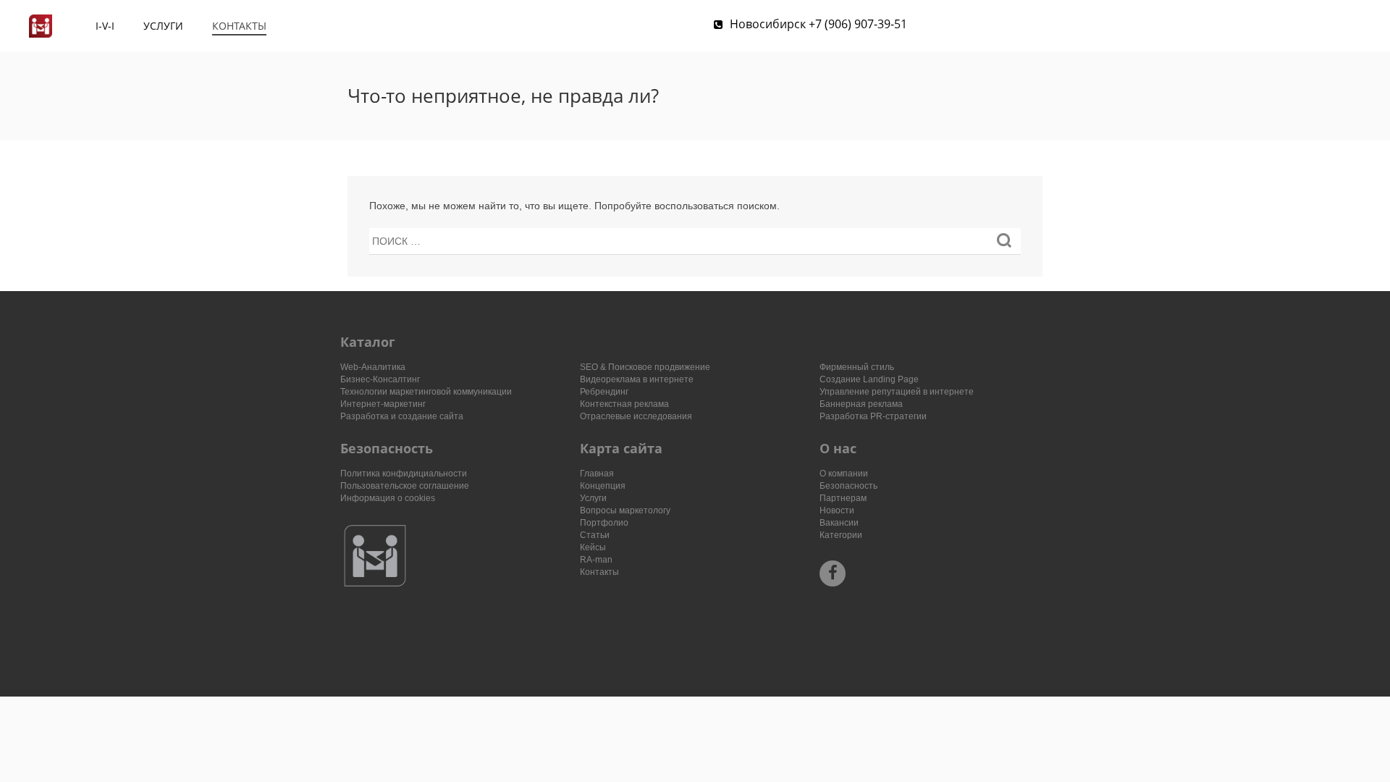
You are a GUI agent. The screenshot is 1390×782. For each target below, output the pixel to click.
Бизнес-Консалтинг (380, 379)
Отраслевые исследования (636, 416)
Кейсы (593, 547)
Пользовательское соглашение (404, 486)
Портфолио (604, 523)
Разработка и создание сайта (401, 416)
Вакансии (839, 523)
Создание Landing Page (869, 379)
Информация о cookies (387, 498)
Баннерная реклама (861, 404)
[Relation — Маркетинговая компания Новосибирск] (40, 26)
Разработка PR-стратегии (873, 416)
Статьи (595, 535)
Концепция (603, 486)
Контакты (239, 26)
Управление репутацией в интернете (897, 392)
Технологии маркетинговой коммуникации (426, 392)
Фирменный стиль (857, 367)
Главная (597, 473)
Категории (841, 535)
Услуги (163, 26)
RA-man (596, 560)
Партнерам (843, 498)
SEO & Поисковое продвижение (645, 367)
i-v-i (105, 26)
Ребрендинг (604, 392)
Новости (837, 510)
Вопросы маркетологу (625, 510)
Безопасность (848, 486)
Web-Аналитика (372, 367)
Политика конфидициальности (403, 473)
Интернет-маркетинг (383, 404)
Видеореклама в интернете (637, 379)
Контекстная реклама (624, 404)
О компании (844, 473)
